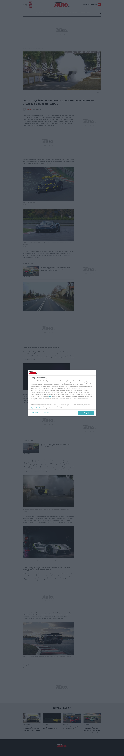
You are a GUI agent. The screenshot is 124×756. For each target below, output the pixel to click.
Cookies (41, 408)
